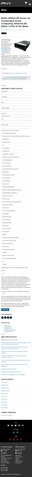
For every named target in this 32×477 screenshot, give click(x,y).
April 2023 (4, 405)
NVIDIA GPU (9, 331)
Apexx (14, 78)
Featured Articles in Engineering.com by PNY (11, 371)
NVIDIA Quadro (23, 77)
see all (3, 334)
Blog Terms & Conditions (6, 415)
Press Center (18, 456)
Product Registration (6, 455)
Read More (4, 68)
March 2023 (4, 407)
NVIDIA (9, 77)
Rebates (3, 456)
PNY (6, 77)
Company (19, 453)
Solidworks (14, 77)
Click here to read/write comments (18, 73)
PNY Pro (8, 29)
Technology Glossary (6, 458)
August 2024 (4, 382)
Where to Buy (18, 461)
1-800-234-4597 (6, 449)
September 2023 (5, 390)
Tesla (11, 78)
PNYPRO (8, 328)
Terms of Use (4, 469)
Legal (3, 465)
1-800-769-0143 (20, 449)
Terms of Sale (4, 470)
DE (17, 78)
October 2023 (5, 388)
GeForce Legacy (5, 462)
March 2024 (4, 385)
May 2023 (4, 402)
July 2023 (4, 396)
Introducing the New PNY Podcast (8, 369)
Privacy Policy (4, 467)
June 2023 (4, 399)
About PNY (18, 455)
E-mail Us (4, 450)
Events (17, 458)
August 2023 (4, 393)
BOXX (18, 77)
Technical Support (7, 447)
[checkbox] (16, 199)
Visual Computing (22, 78)
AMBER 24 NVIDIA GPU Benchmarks (9, 339)
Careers (17, 459)
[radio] (16, 271)
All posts (3, 85)
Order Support (20, 447)
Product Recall (4, 461)
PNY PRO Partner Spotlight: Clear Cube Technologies (13, 374)
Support (4, 453)
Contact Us (4, 459)
